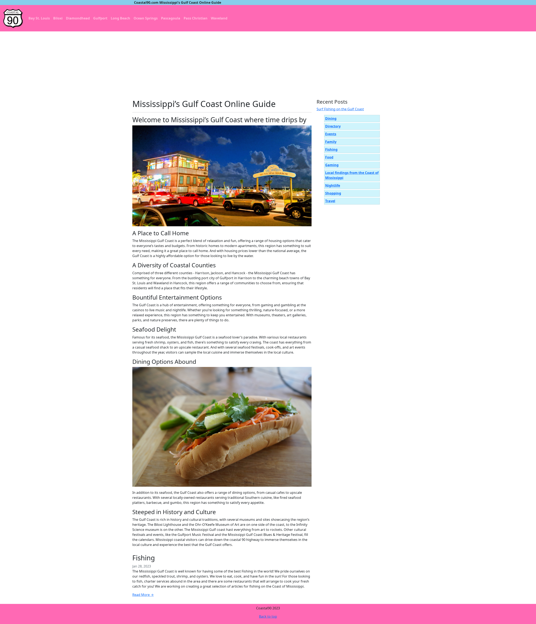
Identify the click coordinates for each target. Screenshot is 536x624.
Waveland (219, 18)
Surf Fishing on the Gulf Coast (340, 109)
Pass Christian (195, 18)
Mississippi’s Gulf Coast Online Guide (204, 103)
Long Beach (120, 18)
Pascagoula (170, 18)
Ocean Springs (146, 18)
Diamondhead (78, 18)
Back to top (268, 616)
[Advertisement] (268, 62)
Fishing (143, 557)
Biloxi (58, 18)
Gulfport (100, 18)
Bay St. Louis (39, 18)
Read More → (143, 594)
